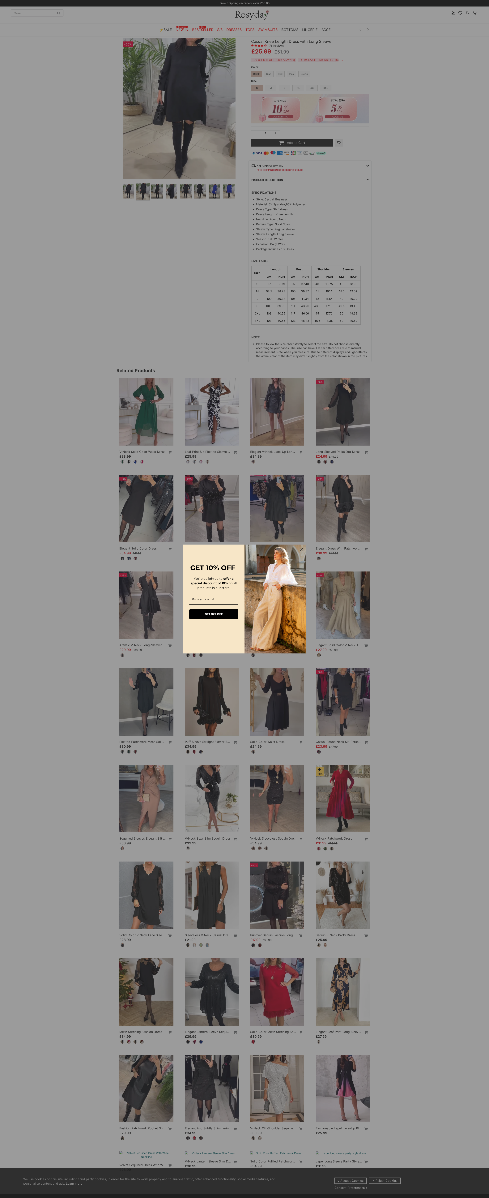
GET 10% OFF (214, 614)
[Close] (301, 549)
